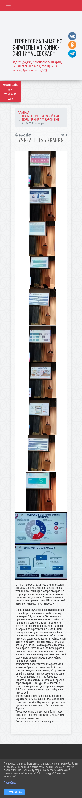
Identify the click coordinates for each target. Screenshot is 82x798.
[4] (41, 272)
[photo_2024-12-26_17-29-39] (41, 562)
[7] (41, 204)
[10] (41, 169)
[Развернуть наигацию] (8, 5)
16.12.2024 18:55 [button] (23, 134)
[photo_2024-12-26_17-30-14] (41, 528)
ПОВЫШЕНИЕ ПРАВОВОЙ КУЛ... (41, 116)
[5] (41, 453)
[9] (41, 380)
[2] (41, 238)
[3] (41, 343)
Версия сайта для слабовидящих (10, 92)
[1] (41, 491)
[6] (41, 307)
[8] (41, 416)
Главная (23, 112)
